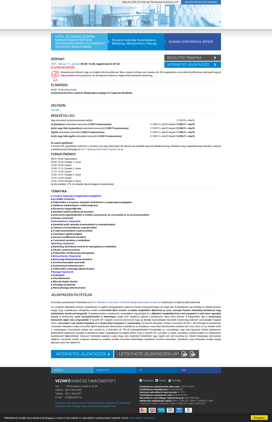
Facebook (147, 380)
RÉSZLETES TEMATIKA (184, 58)
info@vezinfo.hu (73, 397)
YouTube (176, 380)
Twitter (162, 380)
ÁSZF (83, 149)
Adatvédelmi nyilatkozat (142, 417)
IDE (176, 2)
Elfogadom (259, 417)
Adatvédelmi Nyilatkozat (108, 149)
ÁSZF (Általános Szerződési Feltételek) (111, 302)
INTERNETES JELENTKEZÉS (188, 65)
